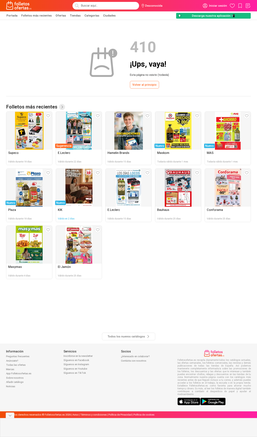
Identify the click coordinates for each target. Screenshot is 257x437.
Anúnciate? (12, 360)
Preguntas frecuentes (17, 356)
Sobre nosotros (15, 377)
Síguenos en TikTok (75, 372)
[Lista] (248, 6)
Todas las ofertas (16, 364)
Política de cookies (144, 414)
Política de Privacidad (120, 414)
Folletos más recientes (36, 15)
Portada (12, 15)
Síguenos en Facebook (76, 360)
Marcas (10, 369)
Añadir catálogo (15, 382)
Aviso (75, 414)
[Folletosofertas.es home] (19, 5)
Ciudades (109, 15)
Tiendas (75, 15)
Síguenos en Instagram (76, 364)
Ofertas (61, 15)
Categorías (91, 15)
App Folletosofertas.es (18, 373)
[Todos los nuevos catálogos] (62, 107)
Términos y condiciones (93, 414)
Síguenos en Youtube (75, 368)
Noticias (10, 386)
